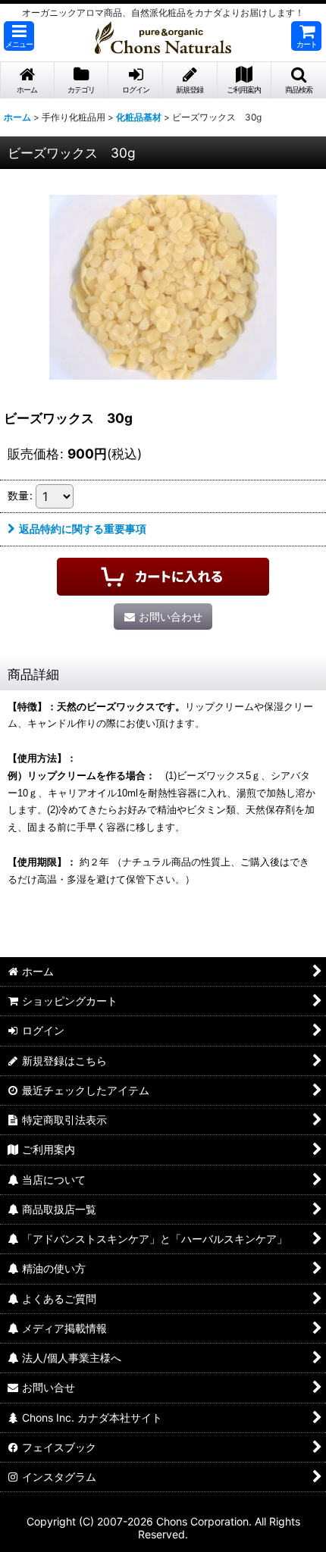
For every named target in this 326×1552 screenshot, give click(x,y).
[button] (19, 36)
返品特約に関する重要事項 (82, 528)
